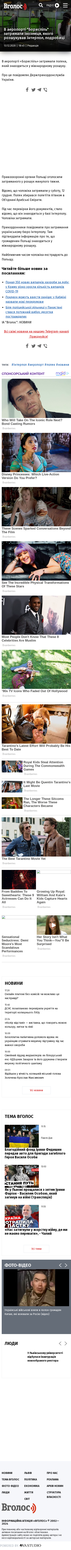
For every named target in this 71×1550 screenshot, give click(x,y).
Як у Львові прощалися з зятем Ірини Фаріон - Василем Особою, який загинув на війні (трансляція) (35, 1193)
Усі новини (36, 1090)
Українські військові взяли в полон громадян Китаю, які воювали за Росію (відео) (33, 1312)
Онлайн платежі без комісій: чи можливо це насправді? (32, 996)
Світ (27, 1499)
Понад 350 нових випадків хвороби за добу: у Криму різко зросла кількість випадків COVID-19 (37, 286)
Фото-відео (10, 1486)
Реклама (53, 1479)
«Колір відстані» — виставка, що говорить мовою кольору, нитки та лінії (36, 1024)
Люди (5, 1492)
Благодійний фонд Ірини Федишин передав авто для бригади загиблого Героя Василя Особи (35, 1153)
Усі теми (36, 1248)
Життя (28, 1492)
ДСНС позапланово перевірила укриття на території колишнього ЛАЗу (31, 1010)
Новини (7, 1473)
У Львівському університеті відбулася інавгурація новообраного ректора (45, 1356)
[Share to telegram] (39, 90)
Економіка (31, 1486)
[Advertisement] (35, 134)
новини (63, 364)
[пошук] (41, 5)
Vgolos (15, 6)
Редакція (32, 45)
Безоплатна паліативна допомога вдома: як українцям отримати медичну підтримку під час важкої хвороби (34, 1041)
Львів (28, 1473)
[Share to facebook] (27, 90)
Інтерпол (20, 364)
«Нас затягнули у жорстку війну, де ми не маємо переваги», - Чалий (36, 1231)
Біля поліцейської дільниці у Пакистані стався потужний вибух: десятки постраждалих (33, 312)
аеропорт (37, 364)
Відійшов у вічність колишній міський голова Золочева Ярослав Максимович (33, 1075)
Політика (30, 1479)
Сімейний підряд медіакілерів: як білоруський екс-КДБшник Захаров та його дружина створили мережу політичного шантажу (36, 1059)
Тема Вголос (10, 1479)
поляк (50, 364)
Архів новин (55, 1486)
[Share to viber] (45, 90)
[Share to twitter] (33, 90)
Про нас (52, 1473)
